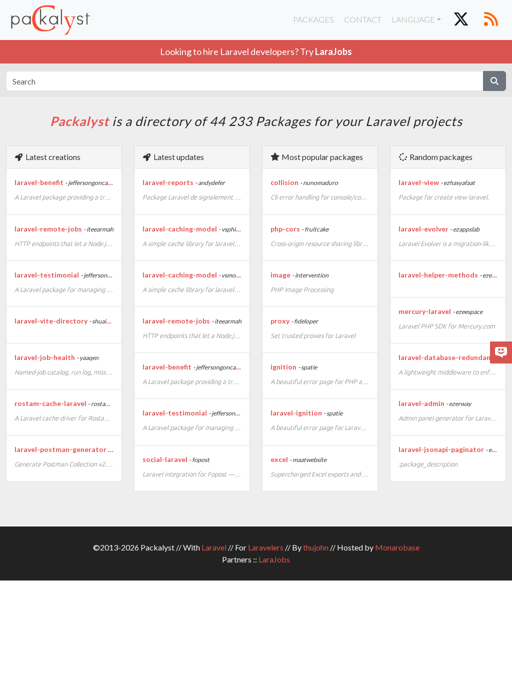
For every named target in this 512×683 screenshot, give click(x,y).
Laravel (214, 547)
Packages (313, 19)
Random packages (440, 157)
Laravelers (266, 547)
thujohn (315, 547)
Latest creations (52, 157)
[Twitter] (461, 20)
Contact (363, 19)
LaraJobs (274, 559)
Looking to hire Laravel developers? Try (256, 51)
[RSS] (491, 20)
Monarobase (397, 547)
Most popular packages (321, 157)
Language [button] (413, 19)
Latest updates (178, 157)
